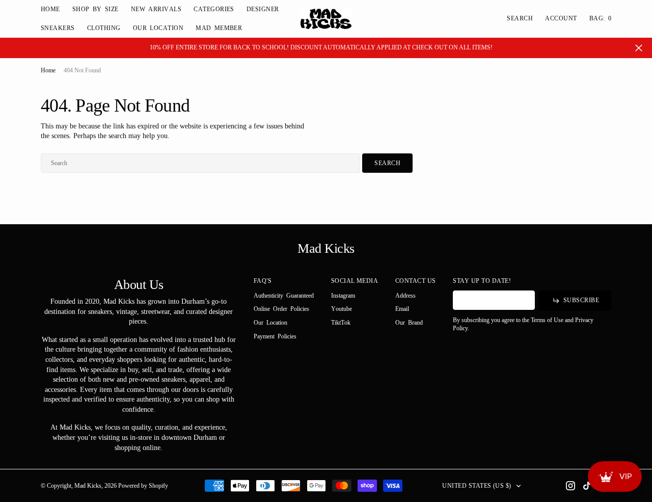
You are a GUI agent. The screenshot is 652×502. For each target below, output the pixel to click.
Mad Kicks (87, 485)
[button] (561, 18)
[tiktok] (587, 486)
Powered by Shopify (143, 485)
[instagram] (570, 486)
